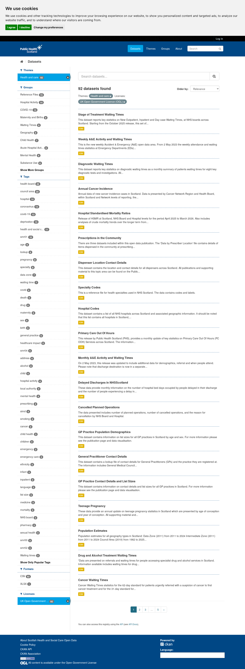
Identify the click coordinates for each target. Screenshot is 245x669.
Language (166, 649)
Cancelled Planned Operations (99, 407)
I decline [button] (25, 27)
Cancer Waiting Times (93, 580)
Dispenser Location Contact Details (102, 263)
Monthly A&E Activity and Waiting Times (105, 358)
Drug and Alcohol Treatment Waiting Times (107, 555)
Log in (219, 38)
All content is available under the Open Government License (62, 662)
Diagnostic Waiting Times (95, 164)
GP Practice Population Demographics (104, 432)
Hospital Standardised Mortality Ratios (104, 213)
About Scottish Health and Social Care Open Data (48, 640)
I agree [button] (11, 27)
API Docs (133, 624)
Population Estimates (92, 531)
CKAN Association (30, 653)
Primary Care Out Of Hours (96, 333)
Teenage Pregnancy (91, 506)
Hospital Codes (88, 308)
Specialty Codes (89, 287)
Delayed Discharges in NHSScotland (103, 382)
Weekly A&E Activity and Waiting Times (105, 139)
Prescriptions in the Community (99, 238)
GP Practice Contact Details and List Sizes (106, 481)
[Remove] (110, 96)
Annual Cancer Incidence (95, 189)
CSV (81, 128)
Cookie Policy (28, 644)
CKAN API (26, 649)
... (152, 609)
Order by (182, 89)
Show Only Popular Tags (35, 562)
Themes (151, 48)
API (121, 624)
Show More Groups (32, 170)
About (178, 48)
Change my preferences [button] (48, 27)
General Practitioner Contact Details (102, 456)
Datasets (135, 48)
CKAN (166, 644)
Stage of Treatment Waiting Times (101, 114)
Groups (165, 48)
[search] (214, 76)
